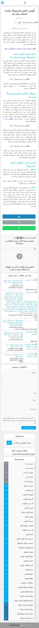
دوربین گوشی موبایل (31, 306)
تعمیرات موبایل (7, 280)
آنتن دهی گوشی (19, 294)
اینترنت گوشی (9, 296)
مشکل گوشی (11, 309)
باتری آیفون (20, 298)
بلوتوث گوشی (8, 299)
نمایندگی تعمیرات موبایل (26, 313)
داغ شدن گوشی (8, 304)
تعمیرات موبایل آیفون (31, 303)
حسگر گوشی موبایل (19, 304)
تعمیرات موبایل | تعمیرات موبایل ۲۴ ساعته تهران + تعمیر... (22, 316)
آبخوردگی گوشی (9, 293)
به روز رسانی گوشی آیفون (30, 301)
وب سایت (33, 409)
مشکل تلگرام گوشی (21, 309)
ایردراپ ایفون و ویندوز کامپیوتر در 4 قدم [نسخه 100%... (16, 360)
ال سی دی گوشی (18, 296)
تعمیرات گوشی (10, 301)
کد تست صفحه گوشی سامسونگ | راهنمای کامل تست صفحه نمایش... (22, 287)
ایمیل (34, 400)
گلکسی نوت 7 (20, 42)
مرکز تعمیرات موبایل (17, 280)
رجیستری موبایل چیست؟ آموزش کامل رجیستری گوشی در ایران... (23, 328)
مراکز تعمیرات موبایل (11, 306)
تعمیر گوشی (19, 301)
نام (34, 393)
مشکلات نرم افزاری (23, 311)
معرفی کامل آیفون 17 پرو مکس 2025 (23, 340)
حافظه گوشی (29, 304)
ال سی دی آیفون (9, 294)
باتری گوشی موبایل (18, 299)
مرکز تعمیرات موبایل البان (18, 308)
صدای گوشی (22, 306)
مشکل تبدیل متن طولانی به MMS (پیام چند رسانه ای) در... (14, 349)
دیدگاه (34, 373)
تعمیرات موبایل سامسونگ (15, 282)
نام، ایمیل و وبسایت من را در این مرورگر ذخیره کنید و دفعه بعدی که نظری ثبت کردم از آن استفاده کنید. (19, 420)
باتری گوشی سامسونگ (10, 298)
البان (17, 18)
